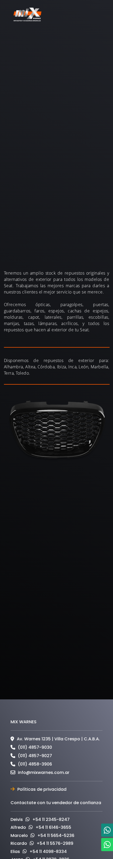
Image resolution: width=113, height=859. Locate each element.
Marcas (40, 111)
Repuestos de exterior (36, 117)
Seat (61, 111)
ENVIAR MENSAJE (56, 689)
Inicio (19, 111)
